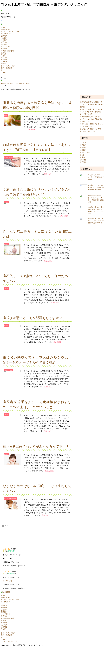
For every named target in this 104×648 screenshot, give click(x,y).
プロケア (6, 498)
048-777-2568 (7, 581)
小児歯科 (4, 40)
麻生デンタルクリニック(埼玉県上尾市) (15, 83)
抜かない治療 (85, 152)
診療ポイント (6, 29)
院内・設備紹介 (6, 68)
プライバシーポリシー (9, 641)
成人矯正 (4, 59)
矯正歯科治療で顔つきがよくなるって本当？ (36, 446)
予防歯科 (4, 44)
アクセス (4, 70)
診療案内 (4, 36)
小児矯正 (4, 61)
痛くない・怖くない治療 (10, 31)
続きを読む (32, 129)
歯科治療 (83, 160)
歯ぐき (82, 155)
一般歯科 (4, 38)
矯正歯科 (4, 42)
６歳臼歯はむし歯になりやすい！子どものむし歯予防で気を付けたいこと (91, 119)
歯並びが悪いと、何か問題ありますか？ (32, 318)
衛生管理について (7, 34)
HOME (3, 27)
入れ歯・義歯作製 (7, 51)
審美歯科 (4, 49)
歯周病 (3, 53)
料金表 (3, 55)
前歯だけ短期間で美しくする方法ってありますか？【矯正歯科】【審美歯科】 (91, 111)
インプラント (6, 46)
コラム (3, 72)
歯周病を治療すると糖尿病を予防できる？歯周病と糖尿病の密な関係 (91, 104)
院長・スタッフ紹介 (8, 66)
